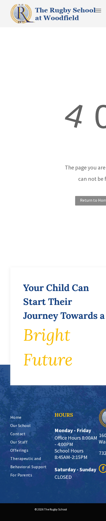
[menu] (98, 10)
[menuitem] (33, 417)
